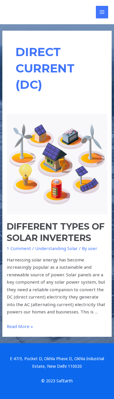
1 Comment (19, 248)
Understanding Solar (56, 248)
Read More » (20, 326)
